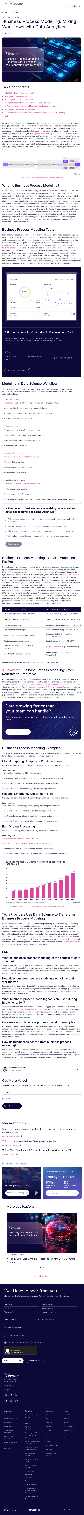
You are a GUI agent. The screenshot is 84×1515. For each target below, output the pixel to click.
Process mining (10, 403)
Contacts (67, 1438)
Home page (6, 13)
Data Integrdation (12, 426)
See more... (8, 344)
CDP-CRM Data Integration (29, 1476)
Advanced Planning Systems (31, 1416)
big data (32, 679)
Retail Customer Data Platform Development (31, 1448)
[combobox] (45, 1312)
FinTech (48, 1438)
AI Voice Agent (29, 1471)
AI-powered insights (71, 575)
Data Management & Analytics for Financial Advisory (31, 1435)
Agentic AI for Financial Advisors (32, 1428)
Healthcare (49, 1434)
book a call (34, 662)
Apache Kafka (66, 253)
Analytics (9, 453)
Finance (48, 1430)
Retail (71, 1171)
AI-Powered (11, 670)
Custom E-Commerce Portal (31, 1460)
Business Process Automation (56, 1171)
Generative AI (8, 1415)
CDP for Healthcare (31, 1484)
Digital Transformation (11, 1442)
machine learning (31, 237)
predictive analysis (26, 1009)
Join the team (68, 1430)
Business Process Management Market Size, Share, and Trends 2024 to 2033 (41, 907)
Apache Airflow (41, 1009)
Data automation (52, 614)
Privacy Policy (68, 1510)
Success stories (69, 1426)
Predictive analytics (53, 647)
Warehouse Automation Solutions (32, 1422)
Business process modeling (13, 191)
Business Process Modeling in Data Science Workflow (41, 178)
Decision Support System (30, 1454)
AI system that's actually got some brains (48, 134)
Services (7, 1411)
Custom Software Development (9, 1447)
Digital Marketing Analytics (51, 1454)
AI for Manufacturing (52, 1445)
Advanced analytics (15, 248)
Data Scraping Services (11, 1418)
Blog (16, 13)
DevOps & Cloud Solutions (9, 1437)
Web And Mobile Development (9, 1431)
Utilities (48, 1441)
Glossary (67, 1418)
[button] (6, 3)
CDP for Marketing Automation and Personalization (30, 1491)
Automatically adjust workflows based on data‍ (22, 484)
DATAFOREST (27, 924)
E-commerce (50, 1415)
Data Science (8, 33)
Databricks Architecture (32, 1481)
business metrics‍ (33, 430)
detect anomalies (31, 250)
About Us (67, 1415)
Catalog (66, 1422)
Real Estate (49, 1449)
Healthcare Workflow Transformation (31, 1498)
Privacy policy (23, 1342)
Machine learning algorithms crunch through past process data (36, 684)
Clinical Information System (31, 1466)
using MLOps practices (56, 248)
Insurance (49, 1426)
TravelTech (49, 1422)
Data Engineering (9, 1426)
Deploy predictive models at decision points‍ (21, 457)
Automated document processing (17, 838)
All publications (42, 1276)
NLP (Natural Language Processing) (58, 687)
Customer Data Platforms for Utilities (32, 1442)
